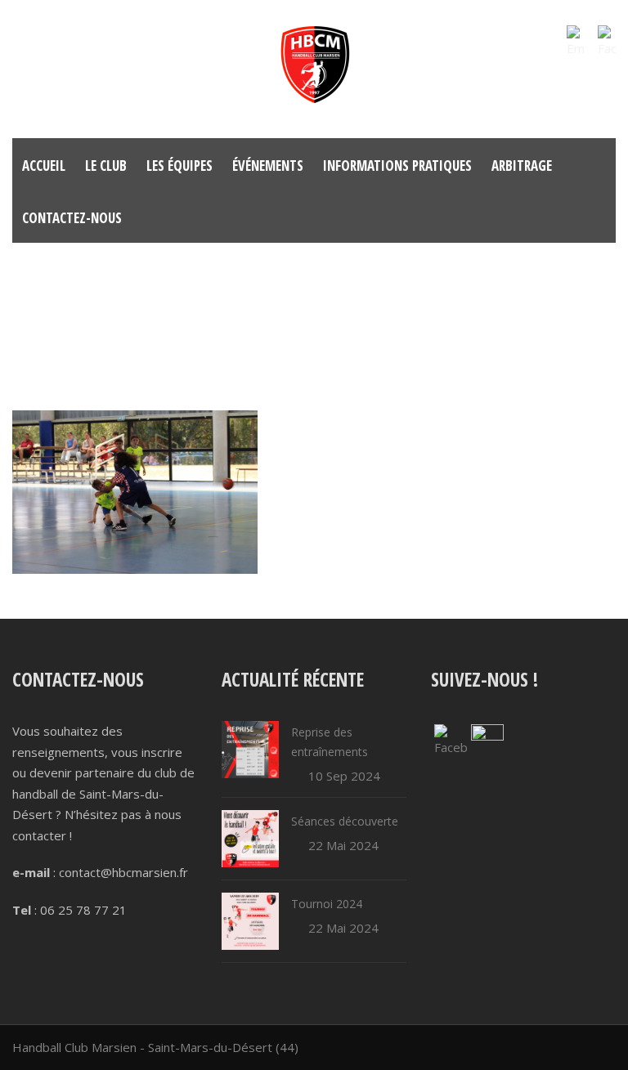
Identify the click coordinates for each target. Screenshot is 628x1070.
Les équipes (179, 165)
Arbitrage (521, 165)
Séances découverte (344, 821)
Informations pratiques (397, 165)
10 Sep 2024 (344, 776)
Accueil (43, 165)
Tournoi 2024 (326, 903)
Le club (106, 165)
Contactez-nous (72, 217)
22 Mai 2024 (343, 845)
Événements (267, 165)
